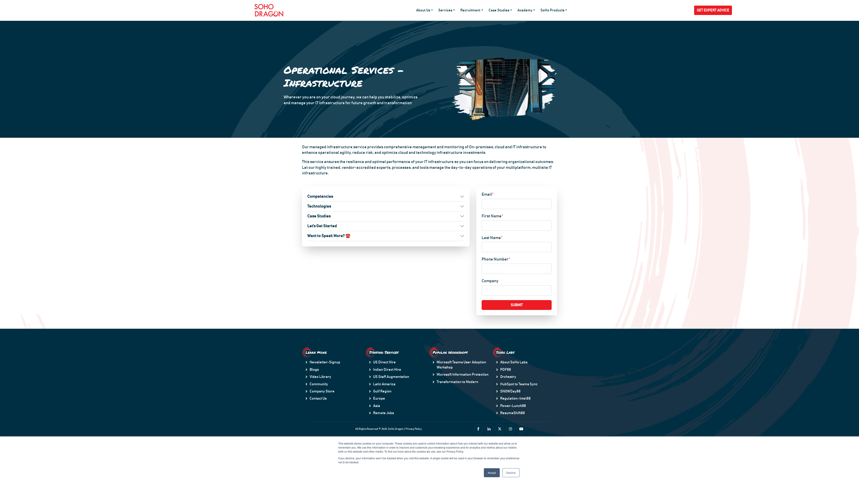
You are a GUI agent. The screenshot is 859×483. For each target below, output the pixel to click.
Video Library (320, 377)
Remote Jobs (383, 413)
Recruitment (470, 10)
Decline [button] (511, 473)
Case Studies (499, 10)
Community (319, 384)
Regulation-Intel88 (515, 398)
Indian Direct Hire (387, 369)
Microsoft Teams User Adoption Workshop (461, 364)
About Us (423, 10)
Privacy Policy (414, 429)
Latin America (384, 384)
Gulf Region (382, 391)
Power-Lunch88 (513, 406)
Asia (376, 406)
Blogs (314, 369)
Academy (524, 10)
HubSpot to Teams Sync (519, 384)
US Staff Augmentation (391, 377)
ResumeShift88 (512, 413)
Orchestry (508, 377)
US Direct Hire (384, 362)
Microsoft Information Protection (463, 374)
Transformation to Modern (457, 382)
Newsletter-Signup (325, 362)
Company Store (322, 391)
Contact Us (318, 398)
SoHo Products (552, 10)
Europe (379, 398)
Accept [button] (492, 473)
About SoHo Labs (513, 362)
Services (445, 10)
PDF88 (505, 369)
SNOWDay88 (510, 391)
